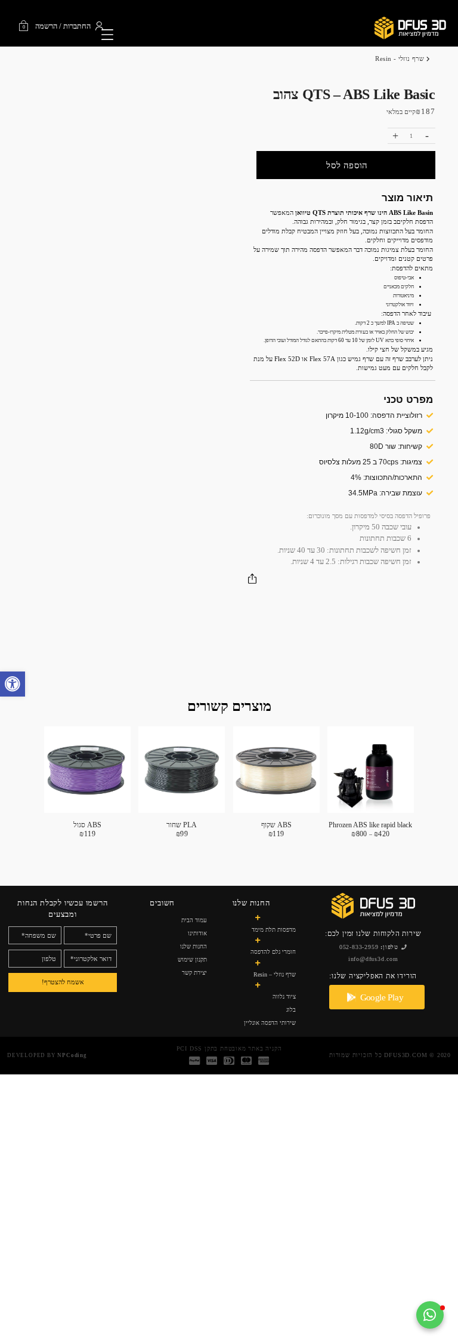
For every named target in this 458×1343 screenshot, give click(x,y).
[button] (12, 684)
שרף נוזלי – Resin (274, 974)
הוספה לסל (347, 165)
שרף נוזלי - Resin (399, 58)
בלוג (291, 1009)
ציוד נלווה (284, 996)
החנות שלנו (193, 946)
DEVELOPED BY (47, 1055)
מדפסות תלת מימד (274, 929)
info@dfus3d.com (373, 959)
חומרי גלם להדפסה (273, 951)
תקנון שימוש (192, 959)
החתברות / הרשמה (63, 26)
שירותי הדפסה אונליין (270, 1022)
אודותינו (197, 933)
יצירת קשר (194, 972)
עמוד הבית (194, 920)
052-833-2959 (368, 947)
